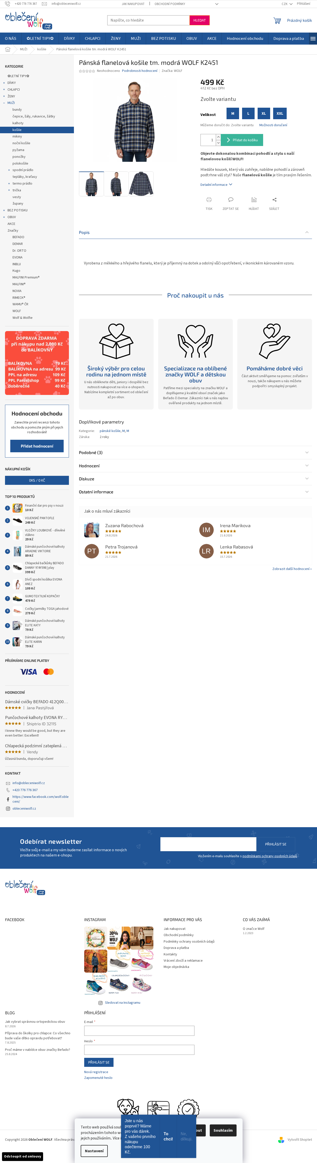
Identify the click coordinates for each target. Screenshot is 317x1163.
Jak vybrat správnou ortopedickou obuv (35, 1022)
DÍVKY (12, 82)
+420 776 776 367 (25, 790)
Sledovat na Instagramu (122, 1002)
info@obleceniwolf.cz (29, 783)
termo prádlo (22, 183)
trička (17, 190)
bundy (17, 109)
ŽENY (11, 96)
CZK (285, 4)
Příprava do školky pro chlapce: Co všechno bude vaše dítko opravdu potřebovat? (37, 1036)
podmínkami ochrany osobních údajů (270, 856)
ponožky (19, 156)
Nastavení (94, 1151)
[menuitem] (10, 39)
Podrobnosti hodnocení (139, 71)
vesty (17, 197)
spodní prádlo (23, 170)
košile (17, 129)
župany (18, 203)
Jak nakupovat (133, 4)
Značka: (172, 70)
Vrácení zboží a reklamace (183, 960)
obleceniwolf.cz (24, 808)
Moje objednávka (176, 966)
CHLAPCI (14, 89)
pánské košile (110, 430)
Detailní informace (214, 184)
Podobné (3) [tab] (90, 452)
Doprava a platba (176, 947)
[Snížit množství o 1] (218, 143)
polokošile (20, 163)
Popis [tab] (84, 232)
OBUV (12, 217)
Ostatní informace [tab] (96, 491)
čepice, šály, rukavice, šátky (34, 116)
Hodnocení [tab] (89, 465)
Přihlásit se (275, 844)
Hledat (199, 20)
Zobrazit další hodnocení (290, 568)
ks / (37, 480)
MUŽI (11, 102)
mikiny (17, 136)
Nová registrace (96, 1072)
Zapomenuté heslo (98, 1078)
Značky (13, 230)
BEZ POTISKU (18, 210)
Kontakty (170, 954)
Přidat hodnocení (37, 446)
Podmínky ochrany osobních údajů (189, 941)
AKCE (11, 223)
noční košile (21, 143)
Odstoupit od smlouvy (22, 1156)
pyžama (18, 150)
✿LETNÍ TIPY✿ (18, 76)
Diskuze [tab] (86, 478)
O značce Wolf (253, 929)
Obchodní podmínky (170, 4)
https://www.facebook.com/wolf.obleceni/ (41, 799)
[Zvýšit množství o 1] (218, 137)
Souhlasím (223, 1130)
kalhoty (18, 123)
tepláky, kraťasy (25, 176)
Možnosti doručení (273, 125)
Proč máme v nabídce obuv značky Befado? (37, 1050)
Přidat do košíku (245, 140)
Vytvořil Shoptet (300, 1139)
